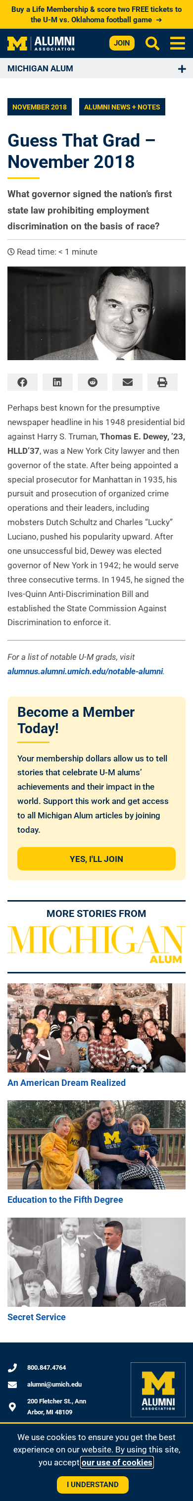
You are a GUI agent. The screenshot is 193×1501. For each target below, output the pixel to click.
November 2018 (39, 107)
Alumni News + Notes (122, 107)
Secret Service (36, 1317)
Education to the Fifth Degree (65, 1199)
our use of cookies (117, 1462)
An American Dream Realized (66, 1082)
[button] (178, 43)
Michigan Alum (40, 68)
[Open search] (152, 43)
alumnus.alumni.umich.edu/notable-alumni (85, 671)
